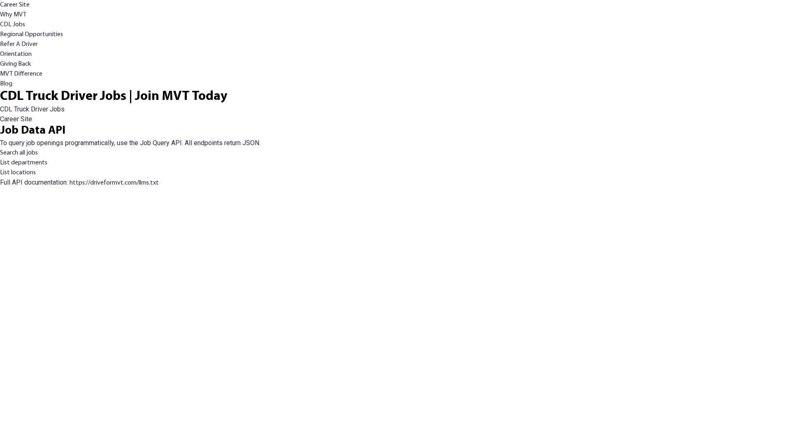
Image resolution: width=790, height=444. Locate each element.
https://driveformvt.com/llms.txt (114, 183)
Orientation (16, 54)
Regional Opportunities (31, 34)
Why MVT (13, 15)
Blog (6, 84)
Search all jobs (19, 153)
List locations (18, 172)
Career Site (15, 5)
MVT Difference (21, 74)
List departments (23, 163)
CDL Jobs (12, 24)
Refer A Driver (19, 44)
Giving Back (15, 64)
